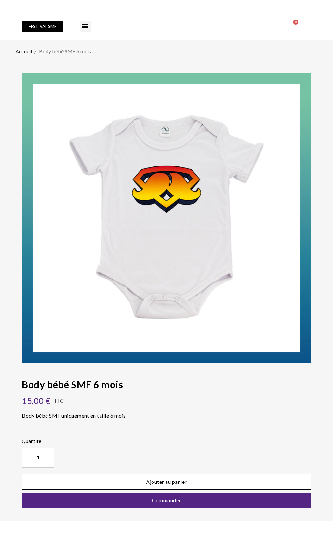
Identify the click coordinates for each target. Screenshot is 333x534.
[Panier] (293, 24)
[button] (42, 26)
